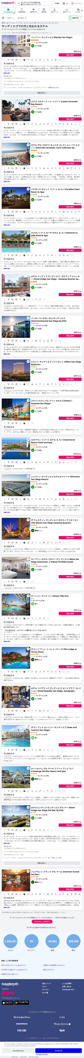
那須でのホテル (48, 970)
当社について (46, 983)
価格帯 (9, 18)
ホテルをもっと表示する (42, 921)
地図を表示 (75, 18)
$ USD (57, 3)
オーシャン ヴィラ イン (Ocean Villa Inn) (50, 596)
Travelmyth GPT (68, 989)
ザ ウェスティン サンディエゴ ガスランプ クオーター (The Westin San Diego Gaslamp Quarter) (55, 521)
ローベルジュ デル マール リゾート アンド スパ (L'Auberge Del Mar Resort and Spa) (52, 770)
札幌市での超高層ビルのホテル (54, 965)
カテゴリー (46, 989)
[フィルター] (3, 18)
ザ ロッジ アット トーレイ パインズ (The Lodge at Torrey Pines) (54, 650)
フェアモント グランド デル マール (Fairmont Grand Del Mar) (55, 873)
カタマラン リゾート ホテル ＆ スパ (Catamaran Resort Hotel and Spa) (53, 441)
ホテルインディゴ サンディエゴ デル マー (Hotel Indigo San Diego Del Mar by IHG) (53, 809)
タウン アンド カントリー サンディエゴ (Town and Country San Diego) (54, 728)
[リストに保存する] (28, 37)
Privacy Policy (23, 1057)
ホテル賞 (45, 993)
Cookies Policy (14, 1057)
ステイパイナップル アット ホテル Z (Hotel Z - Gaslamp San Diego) (52, 402)
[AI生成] (10, 306)
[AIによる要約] (11, 632)
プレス (44, 986)
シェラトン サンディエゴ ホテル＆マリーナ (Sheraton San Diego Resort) (55, 478)
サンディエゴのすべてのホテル (37, 927)
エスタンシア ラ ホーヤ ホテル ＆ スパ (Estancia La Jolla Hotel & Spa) (54, 234)
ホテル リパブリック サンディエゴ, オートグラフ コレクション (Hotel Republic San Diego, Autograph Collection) (56, 689)
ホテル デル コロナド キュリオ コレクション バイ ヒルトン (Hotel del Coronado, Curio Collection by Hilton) (55, 146)
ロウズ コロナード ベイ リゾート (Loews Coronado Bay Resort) (54, 102)
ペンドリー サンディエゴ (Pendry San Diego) (51, 37)
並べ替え (21, 18)
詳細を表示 (41, 93)
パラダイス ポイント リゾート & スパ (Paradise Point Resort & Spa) (55, 190)
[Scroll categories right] (81, 10)
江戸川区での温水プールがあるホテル (14, 970)
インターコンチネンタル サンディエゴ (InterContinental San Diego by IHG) (48, 319)
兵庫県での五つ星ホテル (9, 974)
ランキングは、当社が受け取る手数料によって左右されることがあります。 (26, 33)
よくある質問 (66, 983)
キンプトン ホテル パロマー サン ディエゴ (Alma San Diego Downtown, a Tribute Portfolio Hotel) (55, 560)
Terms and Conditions (34, 1057)
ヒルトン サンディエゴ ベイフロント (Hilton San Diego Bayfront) (56, 363)
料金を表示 (70, 55)
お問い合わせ (66, 986)
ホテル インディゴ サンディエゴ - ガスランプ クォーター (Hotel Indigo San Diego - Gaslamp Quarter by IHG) (55, 277)
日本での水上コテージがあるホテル (13, 965)
